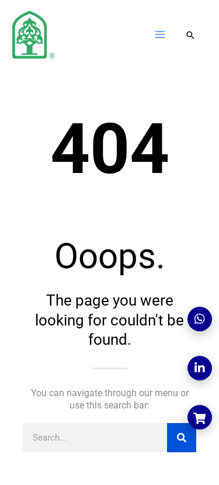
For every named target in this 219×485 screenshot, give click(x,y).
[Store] (199, 417)
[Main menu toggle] (160, 34)
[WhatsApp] (199, 319)
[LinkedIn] (199, 368)
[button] (190, 36)
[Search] (181, 437)
